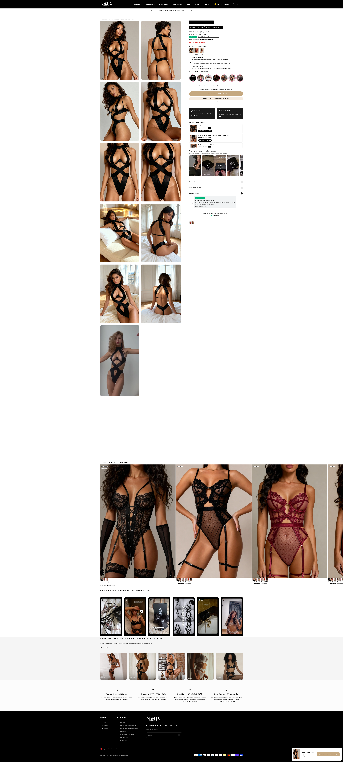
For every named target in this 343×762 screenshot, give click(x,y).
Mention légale (124, 737)
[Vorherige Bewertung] (192, 203)
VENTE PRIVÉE (163, 4)
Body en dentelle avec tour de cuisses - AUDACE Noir (214, 135)
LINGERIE (137, 4)
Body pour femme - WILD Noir (207, 144)
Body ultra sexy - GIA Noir (107, 584)
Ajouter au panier (205, 130)
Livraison (123, 731)
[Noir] (101, 579)
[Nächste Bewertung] (238, 203)
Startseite (104, 19)
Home (105, 722)
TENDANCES (149, 4)
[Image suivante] (168, 520)
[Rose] (186, 579)
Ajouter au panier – (216, 93)
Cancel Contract (125, 740)
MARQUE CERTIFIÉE (122, 755)
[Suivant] (191, 10)
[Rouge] (188, 579)
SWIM (197, 4)
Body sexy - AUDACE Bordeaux (261, 581)
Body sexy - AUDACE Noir (183, 581)
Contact (106, 728)
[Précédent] (151, 10)
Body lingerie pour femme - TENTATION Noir (308, 752)
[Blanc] (183, 579)
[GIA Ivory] (107, 579)
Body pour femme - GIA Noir (206, 126)
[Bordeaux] (180, 579)
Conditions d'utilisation (127, 734)
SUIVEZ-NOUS (104, 647)
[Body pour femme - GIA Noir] (193, 128)
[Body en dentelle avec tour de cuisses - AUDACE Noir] (193, 138)
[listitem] (192, 78)
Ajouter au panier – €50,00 (328, 754)
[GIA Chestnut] (104, 579)
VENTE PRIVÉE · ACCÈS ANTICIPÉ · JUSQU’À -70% (171, 10)
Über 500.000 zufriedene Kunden (208, 37)
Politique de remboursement (129, 728)
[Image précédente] (107, 520)
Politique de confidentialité (128, 725)
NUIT (188, 4)
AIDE (205, 4)
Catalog (106, 725)
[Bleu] (191, 579)
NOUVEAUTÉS (177, 4)
